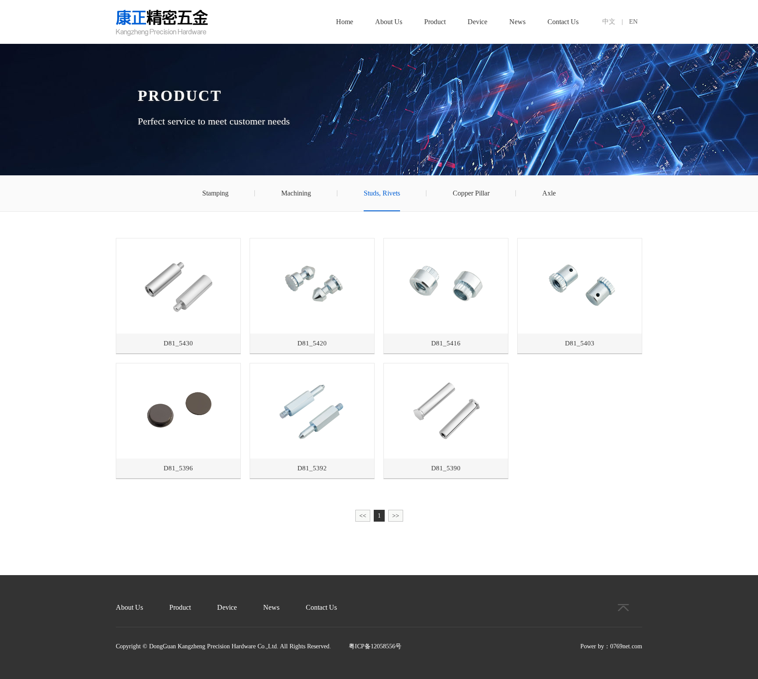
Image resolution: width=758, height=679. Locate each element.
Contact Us (563, 21)
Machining (296, 193)
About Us (388, 21)
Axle (549, 193)
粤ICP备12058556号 (375, 646)
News (517, 21)
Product (435, 21)
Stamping (215, 193)
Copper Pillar (471, 193)
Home (344, 21)
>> (395, 515)
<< (362, 515)
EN (633, 21)
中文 (608, 21)
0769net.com (626, 646)
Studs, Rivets (382, 193)
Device (477, 21)
